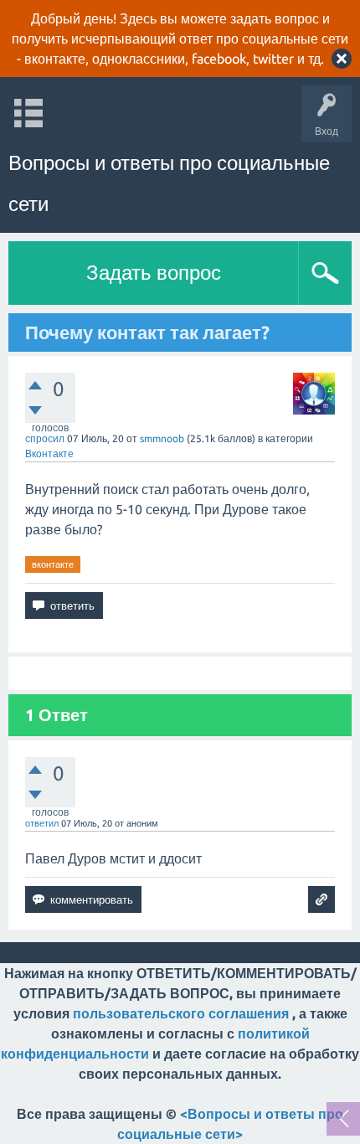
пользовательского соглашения (181, 1013)
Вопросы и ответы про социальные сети (169, 183)
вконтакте (53, 564)
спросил (44, 438)
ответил (42, 823)
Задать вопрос (153, 272)
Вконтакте (49, 453)
